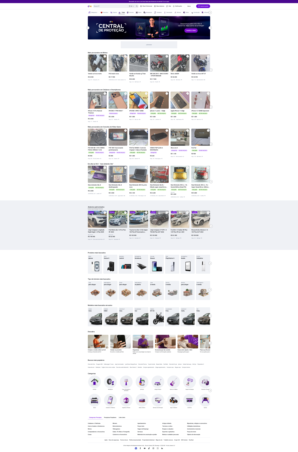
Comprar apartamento (148, 367)
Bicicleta (140, 367)
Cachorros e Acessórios (120, 434)
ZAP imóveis (184, 440)
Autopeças (149, 12)
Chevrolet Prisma (142, 364)
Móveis (179, 12)
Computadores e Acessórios (96, 431)
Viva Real (191, 440)
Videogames (116, 429)
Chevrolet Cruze (173, 364)
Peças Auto (141, 426)
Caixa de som (91, 367)
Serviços (140, 431)
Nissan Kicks (159, 364)
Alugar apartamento (160, 367)
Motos (90, 429)
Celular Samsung (187, 364)
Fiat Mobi (165, 364)
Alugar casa (178, 367)
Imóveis (131, 12)
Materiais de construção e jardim (147, 434)
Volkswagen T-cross (109, 364)
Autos (139, 12)
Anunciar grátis (204, 6)
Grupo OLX (177, 440)
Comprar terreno (186, 367)
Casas (89, 434)
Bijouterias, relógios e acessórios (197, 423)
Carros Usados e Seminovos (96, 426)
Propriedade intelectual (148, 440)
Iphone (180, 364)
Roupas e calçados (167, 429)
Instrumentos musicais (194, 429)
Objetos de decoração (193, 434)
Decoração (169, 12)
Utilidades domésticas (193, 426)
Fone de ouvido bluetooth (122, 367)
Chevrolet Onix (91, 364)
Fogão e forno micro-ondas (108, 367)
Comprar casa (170, 367)
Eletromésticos (117, 426)
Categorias (94, 12)
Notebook (98, 367)
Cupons (115, 12)
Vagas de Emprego (143, 429)
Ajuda (106, 440)
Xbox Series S (133, 367)
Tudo (123, 12)
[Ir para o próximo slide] (211, 70)
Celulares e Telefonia (94, 423)
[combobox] (116, 6)
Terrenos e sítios (167, 426)
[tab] (95, 417)
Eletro (187, 12)
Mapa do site (159, 440)
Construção (196, 12)
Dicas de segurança (114, 440)
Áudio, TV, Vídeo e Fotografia (121, 431)
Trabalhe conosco (168, 440)
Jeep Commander (119, 364)
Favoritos (105, 12)
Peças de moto (191, 431)
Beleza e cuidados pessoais (170, 434)
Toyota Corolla (151, 364)
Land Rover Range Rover (131, 364)
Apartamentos (142, 423)
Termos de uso (124, 440)
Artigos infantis (166, 423)
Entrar (189, 6)
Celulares (159, 12)
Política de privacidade (135, 440)
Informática (207, 12)
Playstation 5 (201, 364)
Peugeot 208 (99, 364)
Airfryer (194, 364)
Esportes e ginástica (168, 431)
